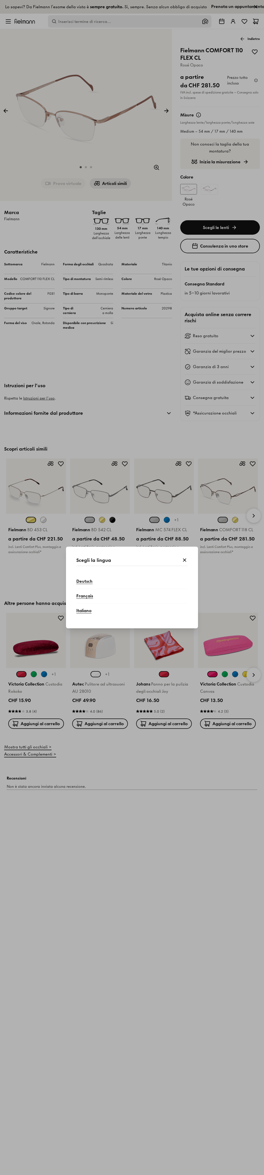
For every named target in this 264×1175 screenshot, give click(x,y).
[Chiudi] (185, 560)
